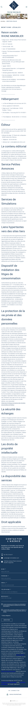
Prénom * (5, 575)
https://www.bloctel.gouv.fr (8, 671)
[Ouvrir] (1, 7)
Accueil (3, 21)
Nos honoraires (6, 704)
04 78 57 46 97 (8, 554)
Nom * (3, 569)
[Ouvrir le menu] (26, 7)
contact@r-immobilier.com (11, 558)
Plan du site (12, 704)
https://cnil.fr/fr (20, 655)
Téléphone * (6, 589)
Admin (23, 704)
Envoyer (7, 619)
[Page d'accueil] (14, 7)
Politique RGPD (14, 705)
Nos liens (9, 705)
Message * (5, 596)
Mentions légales (18, 704)
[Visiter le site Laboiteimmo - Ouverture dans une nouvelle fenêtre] (14, 701)
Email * (4, 582)
